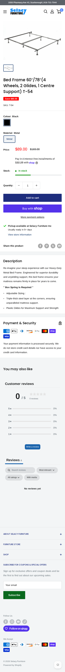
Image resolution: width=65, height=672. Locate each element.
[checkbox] (32, 478)
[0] (59, 12)
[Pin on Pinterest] (46, 245)
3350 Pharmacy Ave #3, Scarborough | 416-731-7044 (32, 2)
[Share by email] (59, 245)
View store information (20, 234)
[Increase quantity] (36, 185)
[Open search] (46, 11)
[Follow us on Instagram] (12, 621)
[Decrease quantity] (18, 185)
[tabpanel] (32, 496)
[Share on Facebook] (40, 245)
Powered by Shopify (12, 665)
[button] (32, 408)
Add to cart (32, 197)
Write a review (32, 447)
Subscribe (14, 595)
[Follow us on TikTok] (24, 621)
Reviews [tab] (14, 460)
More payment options (32, 217)
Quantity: (8, 185)
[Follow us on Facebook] (5, 621)
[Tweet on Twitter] (53, 245)
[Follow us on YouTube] (18, 621)
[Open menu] (5, 11)
